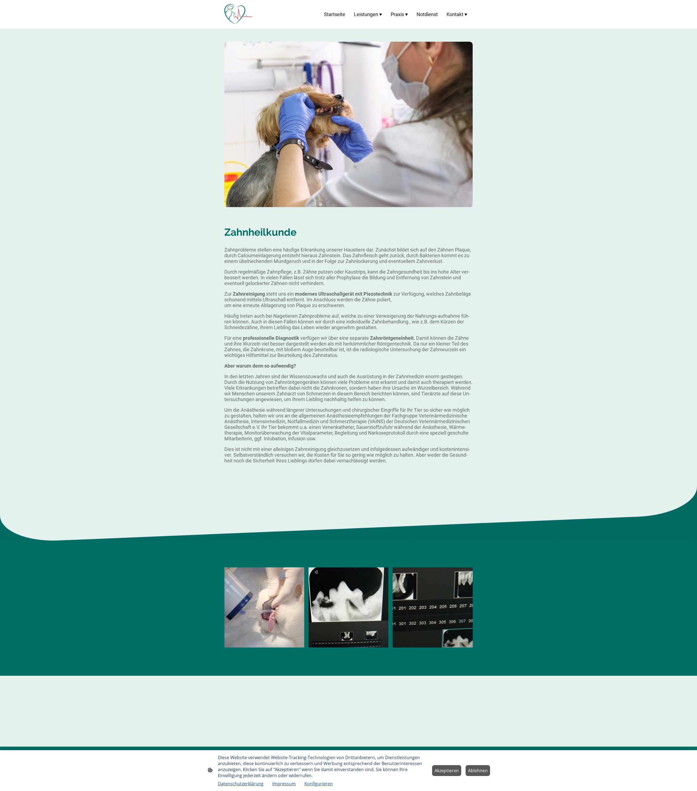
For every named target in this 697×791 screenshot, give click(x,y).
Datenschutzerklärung (241, 784)
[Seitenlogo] (238, 14)
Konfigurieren (318, 784)
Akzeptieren (447, 771)
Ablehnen (478, 771)
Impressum (284, 784)
